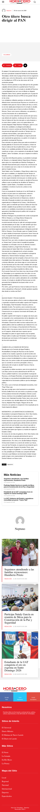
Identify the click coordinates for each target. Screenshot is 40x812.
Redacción (8, 579)
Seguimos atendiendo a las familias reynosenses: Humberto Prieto (16, 479)
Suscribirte (33, 692)
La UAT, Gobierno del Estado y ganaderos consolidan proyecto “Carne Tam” (18, 499)
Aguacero (10, 464)
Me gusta (6, 692)
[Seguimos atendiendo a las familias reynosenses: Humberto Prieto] (20, 552)
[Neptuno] (4, 10)
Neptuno (8, 10)
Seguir (20, 692)
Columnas (6, 54)
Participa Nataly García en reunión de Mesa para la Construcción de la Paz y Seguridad (19, 486)
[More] (25, 65)
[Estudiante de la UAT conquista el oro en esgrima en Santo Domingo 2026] (20, 645)
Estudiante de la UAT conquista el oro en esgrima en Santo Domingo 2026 (18, 492)
